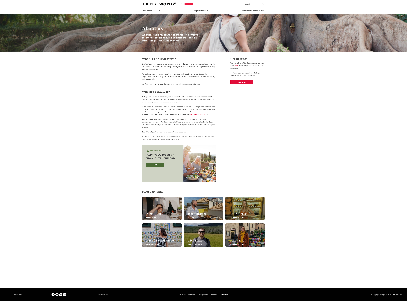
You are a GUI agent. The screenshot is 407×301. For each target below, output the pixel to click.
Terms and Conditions (187, 295)
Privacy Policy (203, 295)
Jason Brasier (197, 214)
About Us (224, 295)
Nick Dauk (195, 240)
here (236, 65)
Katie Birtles (238, 214)
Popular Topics (200, 11)
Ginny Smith (238, 240)
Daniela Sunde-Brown (161, 240)
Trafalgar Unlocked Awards (253, 11)
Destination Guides (150, 11)
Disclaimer (214, 295)
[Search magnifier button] (263, 3)
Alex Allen (153, 214)
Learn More (155, 165)
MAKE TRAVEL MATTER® (198, 114)
